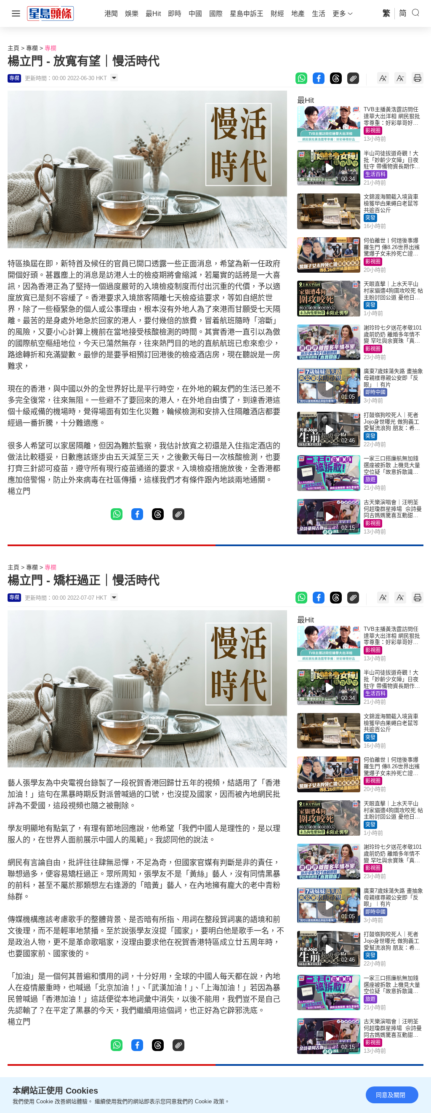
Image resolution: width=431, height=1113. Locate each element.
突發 (370, 217)
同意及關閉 (390, 1095)
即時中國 (375, 392)
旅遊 (370, 479)
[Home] (50, 13)
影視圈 (372, 130)
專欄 (32, 48)
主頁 (13, 48)
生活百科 (375, 174)
